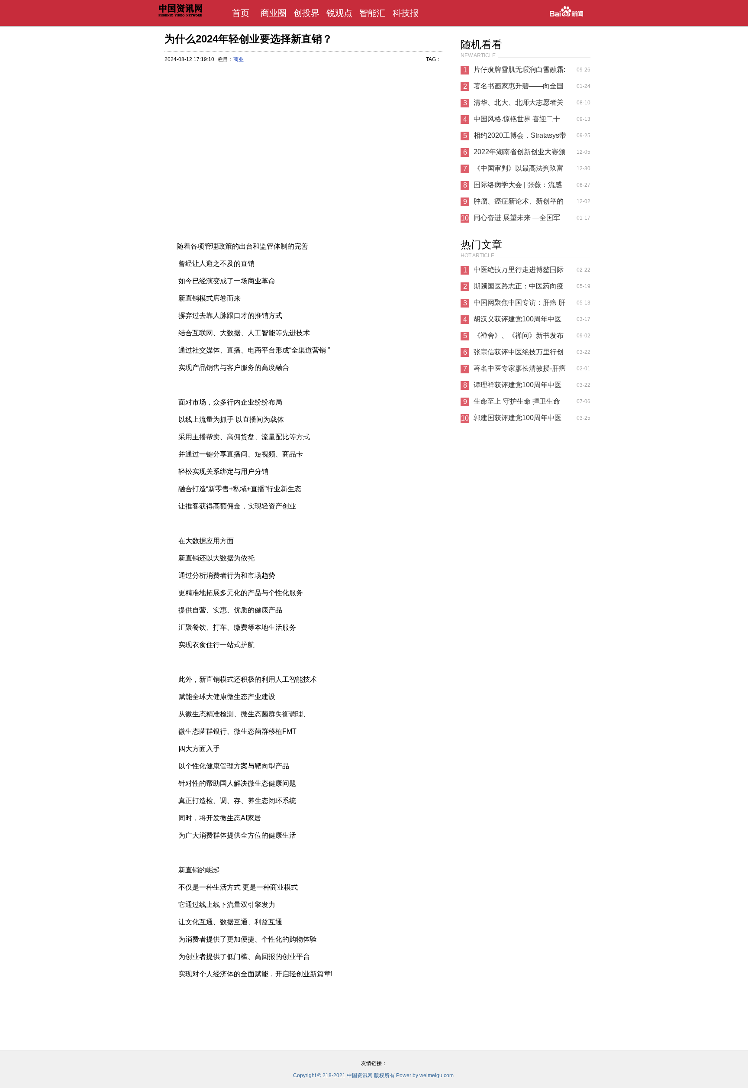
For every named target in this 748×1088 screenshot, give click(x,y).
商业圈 (274, 13)
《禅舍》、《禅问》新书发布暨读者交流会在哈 (519, 338)
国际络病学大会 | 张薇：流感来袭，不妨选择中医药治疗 (518, 187)
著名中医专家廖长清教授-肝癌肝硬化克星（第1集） (520, 371)
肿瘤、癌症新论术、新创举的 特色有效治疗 (519, 204)
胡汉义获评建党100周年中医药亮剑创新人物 (517, 321)
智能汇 (372, 13)
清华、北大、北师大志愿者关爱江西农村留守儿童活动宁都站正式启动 (519, 105)
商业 (238, 59)
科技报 (406, 13)
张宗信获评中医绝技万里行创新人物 (519, 354)
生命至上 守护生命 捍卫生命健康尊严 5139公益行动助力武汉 (517, 404)
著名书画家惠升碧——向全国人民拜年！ (519, 88)
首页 (240, 13)
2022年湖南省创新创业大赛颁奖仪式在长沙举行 (519, 154)
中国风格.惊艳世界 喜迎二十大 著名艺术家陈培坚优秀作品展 (519, 121)
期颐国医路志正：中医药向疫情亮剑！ (519, 288)
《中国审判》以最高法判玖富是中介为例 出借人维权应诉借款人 (519, 171)
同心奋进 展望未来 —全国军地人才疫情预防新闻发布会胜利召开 (519, 220)
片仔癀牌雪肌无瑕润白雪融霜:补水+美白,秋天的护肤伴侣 (519, 72)
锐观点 (339, 13)
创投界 (306, 13)
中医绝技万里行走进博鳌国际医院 (519, 272)
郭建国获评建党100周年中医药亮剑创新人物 (517, 420)
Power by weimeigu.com (425, 1075)
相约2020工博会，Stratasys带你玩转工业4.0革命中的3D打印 (520, 138)
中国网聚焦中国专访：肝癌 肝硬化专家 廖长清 (519, 305)
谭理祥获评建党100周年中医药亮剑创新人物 (517, 387)
